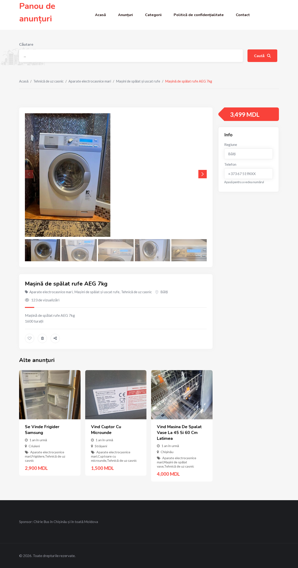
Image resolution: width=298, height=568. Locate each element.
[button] (202, 174)
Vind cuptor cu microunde (106, 429)
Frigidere (38, 456)
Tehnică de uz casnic (48, 81)
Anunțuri (125, 14)
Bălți (164, 291)
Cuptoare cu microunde (103, 458)
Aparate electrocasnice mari (89, 81)
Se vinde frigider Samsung (42, 429)
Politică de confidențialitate (199, 14)
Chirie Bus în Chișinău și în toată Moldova (66, 522)
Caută (259, 55)
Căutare (26, 44)
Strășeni (101, 446)
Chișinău (167, 452)
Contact (243, 14)
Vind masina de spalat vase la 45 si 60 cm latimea (179, 432)
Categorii (153, 14)
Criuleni (34, 446)
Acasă (100, 14)
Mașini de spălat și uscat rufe (138, 81)
